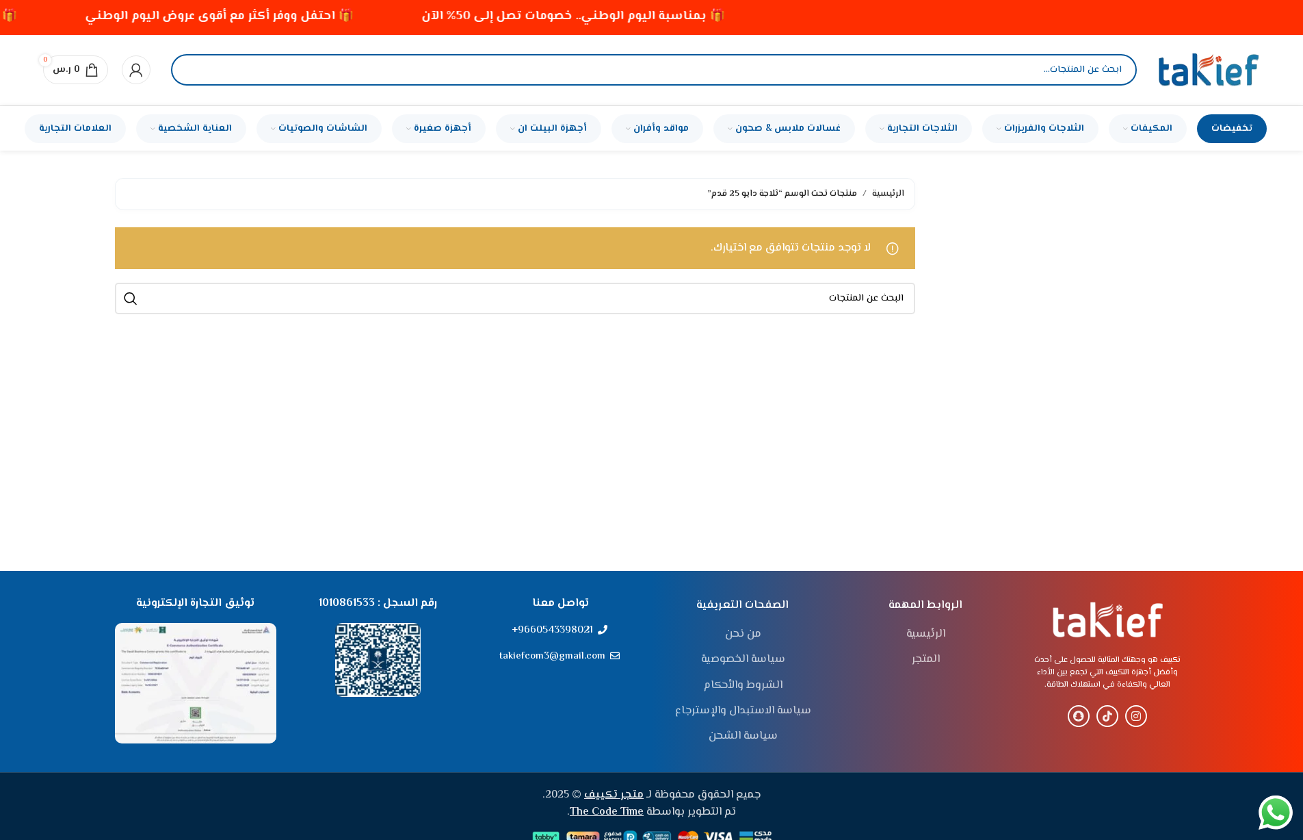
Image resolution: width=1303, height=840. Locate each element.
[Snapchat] (1079, 716)
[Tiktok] (1107, 716)
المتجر (926, 659)
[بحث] (193, 69)
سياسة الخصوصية (743, 659)
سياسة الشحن (743, 736)
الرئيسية (888, 194)
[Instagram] (1136, 716)
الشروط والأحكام (743, 685)
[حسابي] (136, 70)
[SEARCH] (130, 298)
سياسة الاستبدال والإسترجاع (743, 711)
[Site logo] (1208, 70)
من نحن (743, 634)
